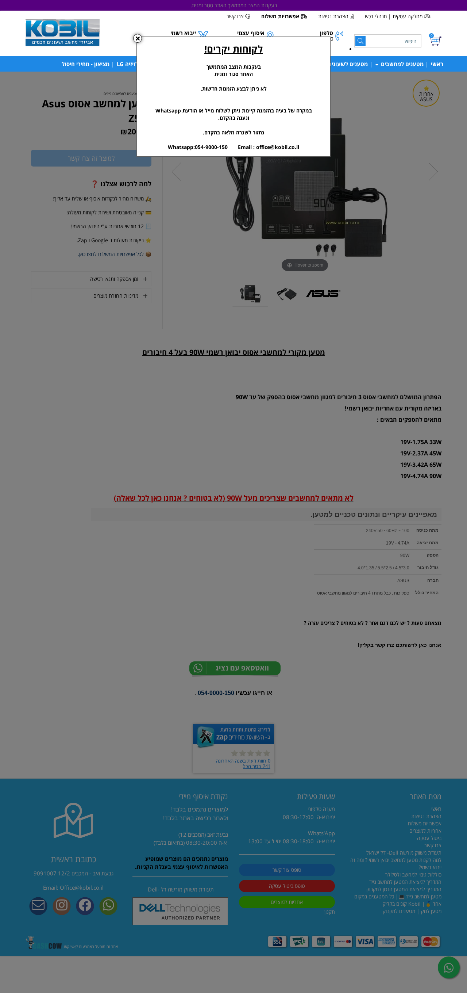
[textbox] (233, 96)
